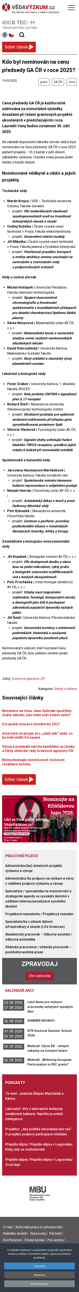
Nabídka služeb (15, 1233)
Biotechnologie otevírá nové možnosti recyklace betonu (33, 762)
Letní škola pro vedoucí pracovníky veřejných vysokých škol (50, 1006)
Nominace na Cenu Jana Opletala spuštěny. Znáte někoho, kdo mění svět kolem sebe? (37, 713)
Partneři (55, 1233)
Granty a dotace (65, 689)
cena (71, 82)
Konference (12, 1240)
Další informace (39, 1283)
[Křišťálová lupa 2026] (39, 819)
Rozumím (39, 1266)
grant (43, 82)
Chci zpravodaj (39, 976)
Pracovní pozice (21, 856)
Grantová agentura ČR (28, 679)
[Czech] (12, 34)
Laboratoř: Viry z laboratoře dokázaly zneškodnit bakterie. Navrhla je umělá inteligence (34, 1114)
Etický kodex (34, 1240)
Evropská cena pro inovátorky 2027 (31, 724)
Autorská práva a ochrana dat (38, 1227)
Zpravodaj (39, 963)
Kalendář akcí (19, 990)
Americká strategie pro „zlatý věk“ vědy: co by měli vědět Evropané (37, 735)
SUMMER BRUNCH (41, 1021)
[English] (5, 34)
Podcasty (15, 1082)
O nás (7, 1227)
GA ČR (58, 82)
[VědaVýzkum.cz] (38, 7)
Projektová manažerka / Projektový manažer (39, 914)
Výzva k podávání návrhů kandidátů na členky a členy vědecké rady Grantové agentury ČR (38, 748)
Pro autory (55, 1240)
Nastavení (39, 1275)
